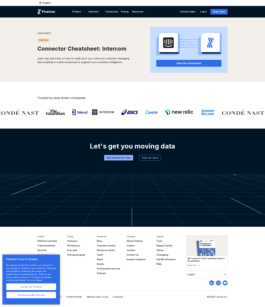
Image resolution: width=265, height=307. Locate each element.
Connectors (111, 11)
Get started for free (119, 157)
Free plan (72, 250)
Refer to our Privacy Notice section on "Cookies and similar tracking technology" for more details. (28, 277)
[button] (46, 3)
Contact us (133, 254)
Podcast (101, 273)
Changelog (162, 254)
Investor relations (136, 259)
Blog (99, 241)
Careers (131, 250)
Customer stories (106, 245)
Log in (203, 11)
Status (160, 250)
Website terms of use (97, 296)
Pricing (125, 11)
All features (73, 245)
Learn (100, 254)
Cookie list (118, 296)
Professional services (108, 268)
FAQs (159, 264)
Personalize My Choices (31, 295)
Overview (72, 241)
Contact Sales (187, 11)
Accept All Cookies (31, 287)
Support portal (164, 245)
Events (100, 264)
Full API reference (166, 259)
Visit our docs (150, 157)
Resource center (106, 250)
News (100, 259)
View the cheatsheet (188, 63)
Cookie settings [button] (74, 296)
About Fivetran (134, 241)
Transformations (46, 245)
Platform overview (47, 241)
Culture (131, 245)
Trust (159, 241)
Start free (219, 11)
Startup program (76, 254)
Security (41, 250)
